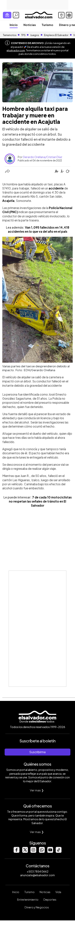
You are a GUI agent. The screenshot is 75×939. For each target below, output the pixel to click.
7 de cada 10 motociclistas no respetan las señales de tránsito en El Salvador (40, 501)
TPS (23, 35)
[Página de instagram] (33, 852)
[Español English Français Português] (69, 15)
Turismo (47, 25)
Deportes (49, 899)
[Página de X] (25, 852)
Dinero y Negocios (37, 907)
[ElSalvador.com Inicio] (38, 14)
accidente (56, 188)
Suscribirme (37, 752)
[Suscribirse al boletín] (7, 15)
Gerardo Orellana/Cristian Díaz (42, 157)
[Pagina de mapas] (61, 15)
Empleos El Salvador (56, 35)
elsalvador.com (16, 50)
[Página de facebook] (16, 852)
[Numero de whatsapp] (42, 852)
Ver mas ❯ (37, 790)
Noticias (29, 25)
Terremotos (10, 35)
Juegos (34, 35)
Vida (58, 892)
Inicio (14, 25)
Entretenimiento (27, 899)
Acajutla (8, 200)
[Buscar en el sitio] (16, 15)
